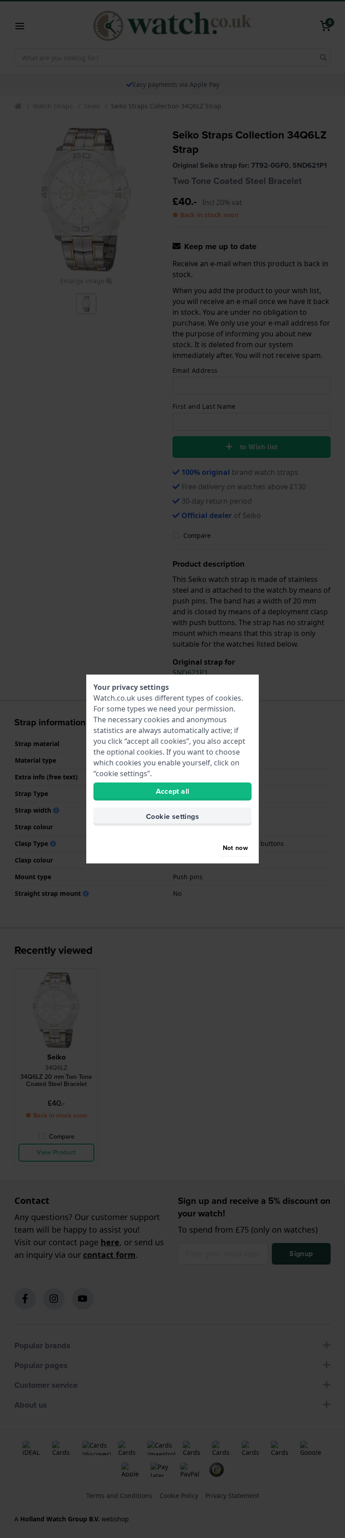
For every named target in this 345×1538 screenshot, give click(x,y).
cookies (228, 698)
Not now (235, 848)
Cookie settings (172, 816)
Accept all (173, 791)
